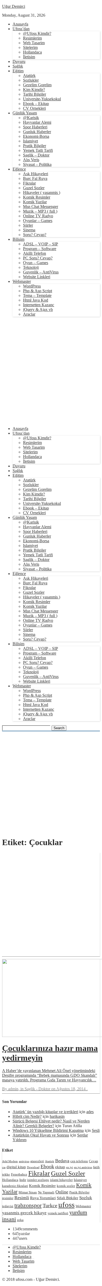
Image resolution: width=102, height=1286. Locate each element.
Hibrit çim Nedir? (27, 1116)
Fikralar (29, 183)
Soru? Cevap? (34, 234)
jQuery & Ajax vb (38, 309)
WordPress (32, 286)
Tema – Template (37, 295)
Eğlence (19, 169)
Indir (22, 1180)
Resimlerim (32, 38)
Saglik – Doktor (36, 155)
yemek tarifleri (58, 1213)
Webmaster (22, 281)
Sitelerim (30, 47)
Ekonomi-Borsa (36, 136)
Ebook (47, 1166)
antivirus (24, 1161)
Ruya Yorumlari (43, 1198)
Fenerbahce (19, 1174)
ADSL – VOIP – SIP (40, 244)
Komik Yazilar (35, 202)
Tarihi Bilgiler (34, 94)
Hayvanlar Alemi (37, 122)
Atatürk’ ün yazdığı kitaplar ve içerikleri (45, 1111)
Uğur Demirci (13, 6)
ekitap (60, 1167)
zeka (20, 1220)
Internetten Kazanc (38, 305)
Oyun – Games (35, 262)
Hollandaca (32, 52)
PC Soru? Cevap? (38, 258)
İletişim (29, 57)
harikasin (57, 1116)
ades (90, 1111)
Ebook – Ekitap (36, 103)
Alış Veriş (31, 160)
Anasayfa (20, 24)
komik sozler (66, 1186)
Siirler (28, 225)
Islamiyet (30, 141)
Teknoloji (31, 267)
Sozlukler (31, 80)
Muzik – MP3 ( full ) (40, 211)
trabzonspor (28, 1205)
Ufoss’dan (21, 29)
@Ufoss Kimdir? (37, 33)
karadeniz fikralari (15, 1186)
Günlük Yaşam (25, 113)
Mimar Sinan (28, 1192)
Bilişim (18, 239)
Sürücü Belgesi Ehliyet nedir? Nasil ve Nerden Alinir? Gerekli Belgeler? (51, 1123)
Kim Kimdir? (34, 89)
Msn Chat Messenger (40, 206)
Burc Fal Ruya (35, 178)
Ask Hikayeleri (35, 174)
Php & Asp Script (37, 291)
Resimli (21, 1197)
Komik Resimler (36, 197)
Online (61, 1191)
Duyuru (19, 61)
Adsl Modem (10, 1161)
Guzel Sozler (33, 188)
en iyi (69, 1167)
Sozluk (85, 1197)
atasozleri (37, 1161)
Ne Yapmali (46, 1192)
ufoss (66, 1204)
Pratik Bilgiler (34, 145)
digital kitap (16, 1167)
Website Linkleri (36, 277)
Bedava (62, 1160)
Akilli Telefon (34, 253)
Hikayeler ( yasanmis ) (41, 192)
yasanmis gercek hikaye (24, 1212)
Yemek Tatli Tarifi (38, 150)
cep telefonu (79, 1161)
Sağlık (18, 66)
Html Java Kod (35, 300)
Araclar (29, 314)
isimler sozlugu (38, 1180)
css (3, 1167)
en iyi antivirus (83, 1167)
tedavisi (7, 1206)
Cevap (93, 1161)
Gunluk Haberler (37, 131)
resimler (7, 1198)
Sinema (29, 230)
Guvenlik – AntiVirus (41, 272)
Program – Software (39, 248)
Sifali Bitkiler (67, 1198)
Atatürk (29, 75)
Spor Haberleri (35, 127)
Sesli (96, 1130)
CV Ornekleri (34, 108)
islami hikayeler (61, 1180)
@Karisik (31, 117)
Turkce (50, 1205)
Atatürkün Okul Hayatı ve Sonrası (41, 1135)
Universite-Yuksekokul (42, 99)
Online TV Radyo (38, 216)
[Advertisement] (51, 371)
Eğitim (18, 71)
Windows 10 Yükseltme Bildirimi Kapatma (48, 1130)
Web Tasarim (34, 43)
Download (33, 1167)
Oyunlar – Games (37, 220)
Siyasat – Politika (37, 164)
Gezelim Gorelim (37, 85)
